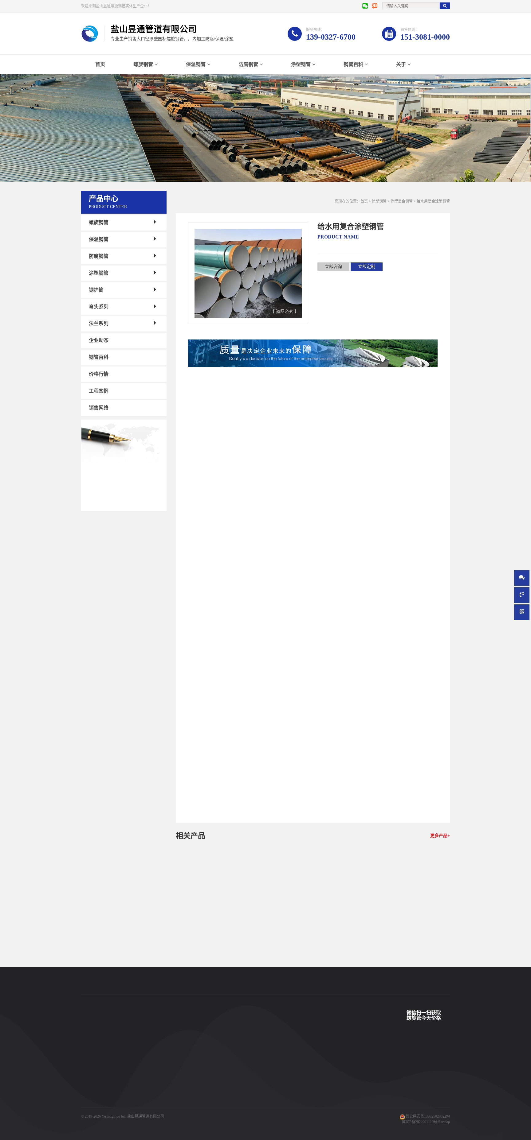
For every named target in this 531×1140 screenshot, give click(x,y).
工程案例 (98, 391)
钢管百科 (353, 64)
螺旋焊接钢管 (143, 1057)
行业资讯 (290, 1084)
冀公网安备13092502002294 (428, 1116)
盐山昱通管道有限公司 (145, 1116)
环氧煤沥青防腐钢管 (148, 1112)
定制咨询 (236, 977)
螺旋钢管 (143, 64)
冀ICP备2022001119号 (419, 1122)
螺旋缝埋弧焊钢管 (146, 1084)
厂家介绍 (239, 1057)
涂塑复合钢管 (402, 201)
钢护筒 (96, 290)
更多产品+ (440, 835)
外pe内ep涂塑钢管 (406, 964)
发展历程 (239, 1084)
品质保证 (189, 1103)
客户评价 (189, 1084)
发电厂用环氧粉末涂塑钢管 (312, 964)
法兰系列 (98, 323)
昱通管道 (189, 1057)
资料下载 (189, 1094)
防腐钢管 (248, 64)
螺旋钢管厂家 (92, 1112)
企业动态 (98, 340)
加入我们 (239, 1094)
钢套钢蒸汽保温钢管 (148, 1103)
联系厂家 (239, 1075)
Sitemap (444, 1122)
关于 (401, 64)
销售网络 (98, 407)
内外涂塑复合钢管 (218, 436)
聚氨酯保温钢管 (144, 1075)
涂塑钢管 (301, 64)
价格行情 (98, 374)
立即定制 (366, 266)
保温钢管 (196, 64)
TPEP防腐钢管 (143, 1066)
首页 (100, 64)
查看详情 (203, 977)
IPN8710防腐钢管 (146, 1094)
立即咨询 (333, 266)
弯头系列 (98, 306)
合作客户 (189, 1075)
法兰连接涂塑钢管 (219, 964)
